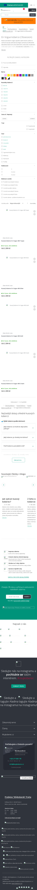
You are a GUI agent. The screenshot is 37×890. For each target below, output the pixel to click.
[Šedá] (32, 75)
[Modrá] (26, 75)
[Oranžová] (14, 75)
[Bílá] (3, 75)
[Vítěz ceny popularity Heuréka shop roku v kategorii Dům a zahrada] (8, 10)
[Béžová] (11, 75)
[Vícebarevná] (5, 78)
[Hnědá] (29, 75)
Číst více (3, 50)
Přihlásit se (21, 10)
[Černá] (3, 78)
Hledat (33, 15)
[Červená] (17, 75)
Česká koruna (31, 5)
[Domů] (4, 27)
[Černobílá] (8, 78)
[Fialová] (20, 75)
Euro (34, 5)
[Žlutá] (8, 75)
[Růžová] (5, 75)
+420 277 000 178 (17, 10)
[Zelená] (23, 75)
